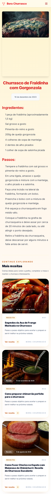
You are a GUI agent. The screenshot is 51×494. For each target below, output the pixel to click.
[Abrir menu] (46, 3)
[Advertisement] (25, 57)
